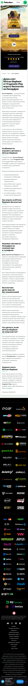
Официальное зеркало (14, 642)
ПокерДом (9, 388)
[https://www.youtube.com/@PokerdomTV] (8, 623)
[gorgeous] (18, 59)
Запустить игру (14, 36)
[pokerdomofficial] (16, 623)
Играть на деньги (14, 66)
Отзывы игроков (14, 638)
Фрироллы (14, 630)
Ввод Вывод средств (13, 634)
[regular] (13, 59)
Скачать (14, 646)
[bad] (8, 59)
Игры (8, 73)
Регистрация (14, 644)
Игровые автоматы (14, 628)
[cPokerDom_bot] (20, 623)
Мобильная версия (14, 632)
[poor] (11, 59)
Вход (18, 2)
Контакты (14, 640)
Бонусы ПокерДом (14, 636)
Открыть (20, 681)
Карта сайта (14, 648)
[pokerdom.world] (12, 623)
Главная (4, 73)
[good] (16, 59)
